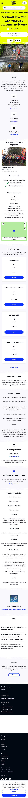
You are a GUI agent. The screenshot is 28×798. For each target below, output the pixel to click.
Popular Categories (7, 699)
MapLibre (6, 237)
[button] (14, 231)
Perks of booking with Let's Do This (14, 180)
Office (3, 764)
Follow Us (4, 775)
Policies (3, 750)
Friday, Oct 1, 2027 (14, 206)
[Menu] (5, 3)
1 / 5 (14, 175)
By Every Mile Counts (15, 29)
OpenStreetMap (18, 237)
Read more (13, 386)
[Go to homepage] (14, 3)
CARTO (11, 237)
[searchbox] (14, 8)
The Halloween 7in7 (8, 167)
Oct (5, 149)
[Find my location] (25, 229)
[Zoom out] (25, 226)
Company (4, 736)
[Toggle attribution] (25, 238)
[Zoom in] (25, 223)
